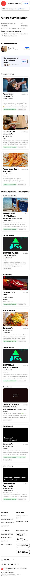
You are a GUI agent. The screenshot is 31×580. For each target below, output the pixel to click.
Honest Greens (7, 387)
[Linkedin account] (18, 564)
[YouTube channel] (12, 564)
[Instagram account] (5, 564)
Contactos (4, 541)
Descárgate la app (7, 534)
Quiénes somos (6, 537)
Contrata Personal (14, 3)
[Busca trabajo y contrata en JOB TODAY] (3, 3)
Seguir (24, 61)
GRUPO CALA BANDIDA (9, 196)
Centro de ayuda (6, 544)
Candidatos (5, 526)
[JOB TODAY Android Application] (22, 539)
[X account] (15, 564)
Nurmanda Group (8, 466)
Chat (27, 49)
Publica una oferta (7, 519)
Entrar (26, 3)
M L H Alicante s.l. (8, 426)
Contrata (4, 515)
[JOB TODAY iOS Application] (21, 534)
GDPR (18, 574)
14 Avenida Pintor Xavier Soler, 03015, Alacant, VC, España (16, 35)
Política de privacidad (7, 572)
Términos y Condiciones (8, 574)
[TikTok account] (2, 564)
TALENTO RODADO (8, 235)
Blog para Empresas (7, 522)
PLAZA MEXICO (7, 274)
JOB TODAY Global (22, 521)
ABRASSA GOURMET (9, 310)
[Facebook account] (8, 564)
